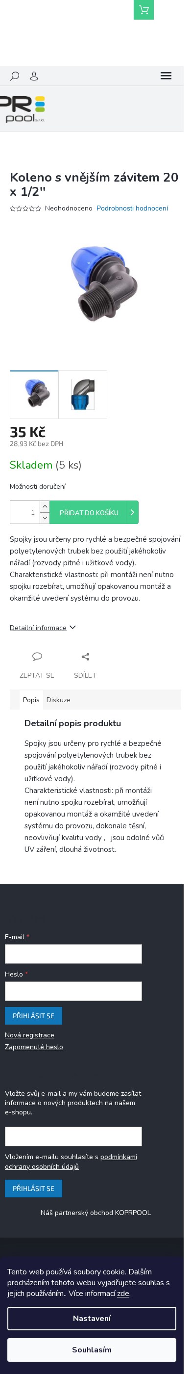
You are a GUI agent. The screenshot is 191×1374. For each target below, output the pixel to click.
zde (123, 1293)
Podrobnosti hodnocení (132, 208)
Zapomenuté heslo (34, 1047)
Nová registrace (29, 1035)
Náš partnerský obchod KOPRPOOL (96, 1212)
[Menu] (166, 76)
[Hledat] (14, 76)
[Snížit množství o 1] (44, 518)
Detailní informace (38, 628)
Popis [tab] (31, 700)
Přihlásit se (33, 1015)
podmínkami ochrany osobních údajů (71, 1161)
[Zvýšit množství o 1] (44, 506)
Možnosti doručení (38, 486)
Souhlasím (92, 1350)
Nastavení (92, 1318)
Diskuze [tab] (59, 700)
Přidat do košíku (89, 513)
